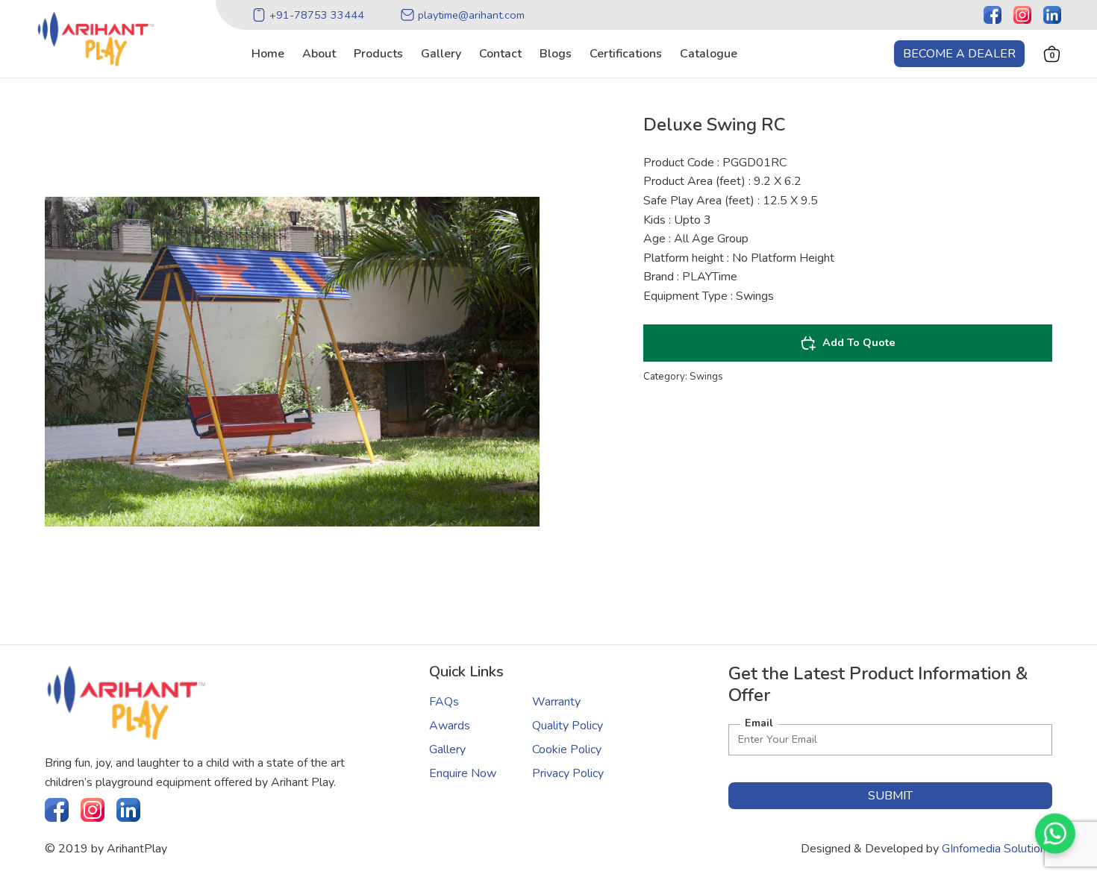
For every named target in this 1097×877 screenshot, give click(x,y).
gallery (441, 53)
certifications (626, 53)
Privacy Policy (568, 773)
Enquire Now (462, 773)
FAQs (444, 702)
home (267, 53)
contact (500, 53)
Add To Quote (859, 342)
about (319, 53)
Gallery (447, 749)
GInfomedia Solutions (997, 848)
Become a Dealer (959, 53)
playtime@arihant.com (471, 14)
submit (890, 796)
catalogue (708, 53)
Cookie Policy (566, 749)
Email (759, 722)
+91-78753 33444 (316, 14)
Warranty (556, 702)
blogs (556, 53)
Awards (449, 725)
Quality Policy (567, 725)
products (378, 53)
